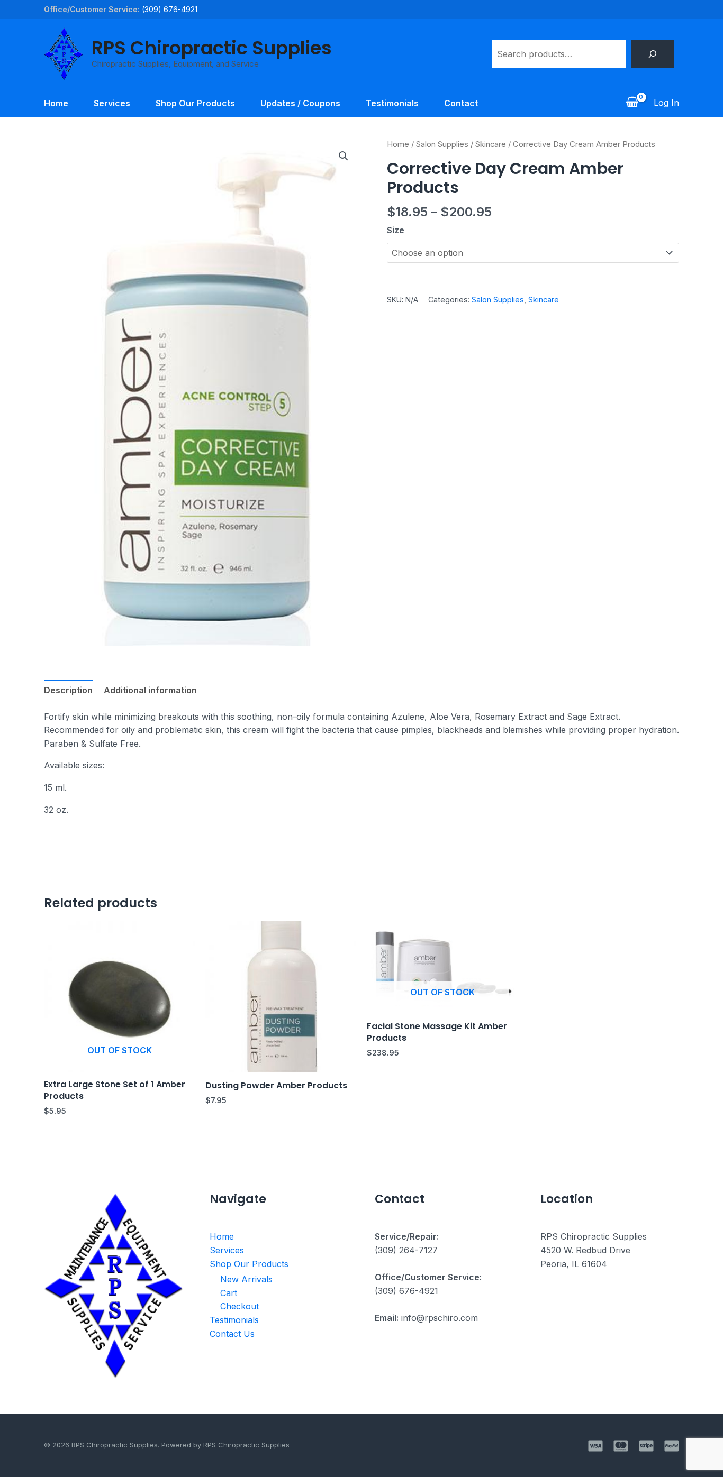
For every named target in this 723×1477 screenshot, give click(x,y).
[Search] (652, 54)
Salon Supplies (442, 144)
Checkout (239, 1306)
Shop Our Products (195, 103)
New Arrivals (246, 1279)
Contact (461, 103)
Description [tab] (68, 690)
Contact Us (232, 1333)
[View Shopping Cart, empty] (632, 103)
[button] (343, 156)
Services (112, 103)
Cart (228, 1293)
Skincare (490, 144)
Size (395, 230)
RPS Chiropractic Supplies (212, 48)
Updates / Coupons (300, 103)
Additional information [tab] (150, 690)
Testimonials (392, 103)
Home (56, 103)
